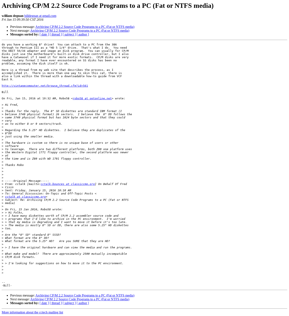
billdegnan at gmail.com (40, 16)
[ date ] (44, 34)
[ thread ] (56, 34)
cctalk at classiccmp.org (25, 196)
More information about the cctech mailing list (32, 312)
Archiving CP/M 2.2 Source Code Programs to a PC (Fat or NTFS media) (84, 27)
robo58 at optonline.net (92, 98)
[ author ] (83, 34)
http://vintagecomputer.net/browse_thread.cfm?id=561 (45, 85)
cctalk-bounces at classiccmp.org (68, 184)
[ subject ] (69, 34)
